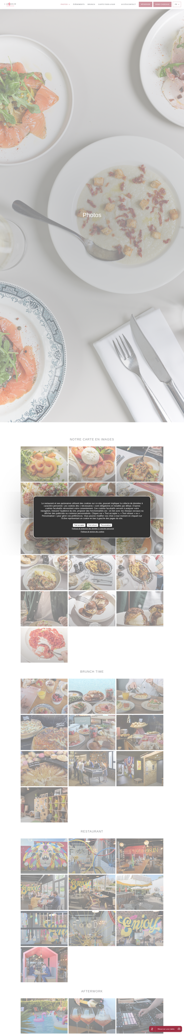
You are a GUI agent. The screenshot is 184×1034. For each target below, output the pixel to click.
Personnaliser (106, 525)
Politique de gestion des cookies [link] (92, 532)
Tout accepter (79, 525)
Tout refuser (92, 525)
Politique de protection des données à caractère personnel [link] (93, 529)
